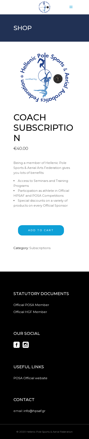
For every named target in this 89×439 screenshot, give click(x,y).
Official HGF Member (30, 312)
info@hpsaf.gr (34, 411)
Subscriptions (40, 248)
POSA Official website (30, 378)
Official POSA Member (31, 305)
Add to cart (41, 230)
